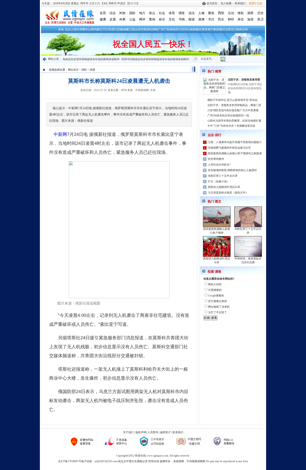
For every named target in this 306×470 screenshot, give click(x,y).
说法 (191, 13)
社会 (162, 13)
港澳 (201, 19)
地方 (142, 13)
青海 (207, 29)
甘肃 (201, 29)
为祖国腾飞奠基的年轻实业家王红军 (229, 147)
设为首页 (211, 3)
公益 (132, 19)
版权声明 (141, 432)
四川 (178, 29)
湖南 (155, 29)
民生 (221, 19)
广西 (166, 29)
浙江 (114, 29)
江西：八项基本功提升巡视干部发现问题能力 (235, 142)
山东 (137, 29)
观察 (250, 13)
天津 (79, 29)
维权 (240, 13)
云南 (190, 29)
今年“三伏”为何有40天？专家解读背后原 (231, 125)
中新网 (60, 134)
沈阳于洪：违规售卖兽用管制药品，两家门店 (234, 105)
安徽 (120, 29)
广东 (161, 29)
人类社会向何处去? (219, 164)
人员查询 (152, 432)
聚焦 (211, 13)
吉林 (245, 29)
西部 (221, 13)
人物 (201, 13)
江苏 (108, 29)
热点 (152, 13)
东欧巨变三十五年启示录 (222, 175)
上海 (73, 29)
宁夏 (213, 29)
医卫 (260, 19)
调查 (182, 13)
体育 (172, 13)
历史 (260, 13)
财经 (231, 19)
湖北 (149, 29)
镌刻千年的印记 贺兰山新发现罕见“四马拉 (232, 100)
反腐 (113, 19)
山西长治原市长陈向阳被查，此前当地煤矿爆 (234, 120)
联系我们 (240, 3)
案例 (152, 19)
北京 (67, 29)
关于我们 (128, 432)
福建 (126, 29)
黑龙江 (232, 29)
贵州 (184, 29)
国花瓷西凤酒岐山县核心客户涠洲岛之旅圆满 (235, 153)
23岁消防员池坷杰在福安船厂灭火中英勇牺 (233, 110)
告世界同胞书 (216, 159)
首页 (103, 13)
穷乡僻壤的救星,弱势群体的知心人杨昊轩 (232, 170)
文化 (172, 19)
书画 (182, 19)
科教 (122, 19)
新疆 (219, 29)
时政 (122, 13)
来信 (240, 19)
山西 (91, 29)
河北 (225, 29)
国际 (132, 13)
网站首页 (73, 69)
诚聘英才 (165, 432)
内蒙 (96, 29)
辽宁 (102, 29)
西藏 (195, 29)
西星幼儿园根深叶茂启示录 (224, 187)
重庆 (85, 29)
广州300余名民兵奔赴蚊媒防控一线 (228, 115)
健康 (103, 19)
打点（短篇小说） (218, 181)
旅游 (250, 19)
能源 (191, 19)
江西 (131, 29)
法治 (231, 13)
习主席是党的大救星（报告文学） (228, 192)
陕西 (239, 29)
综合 (113, 13)
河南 (143, 29)
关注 (211, 19)
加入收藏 (226, 3)
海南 (172, 29)
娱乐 (162, 19)
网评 (142, 19)
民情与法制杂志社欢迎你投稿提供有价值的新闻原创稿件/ (80, 59)
